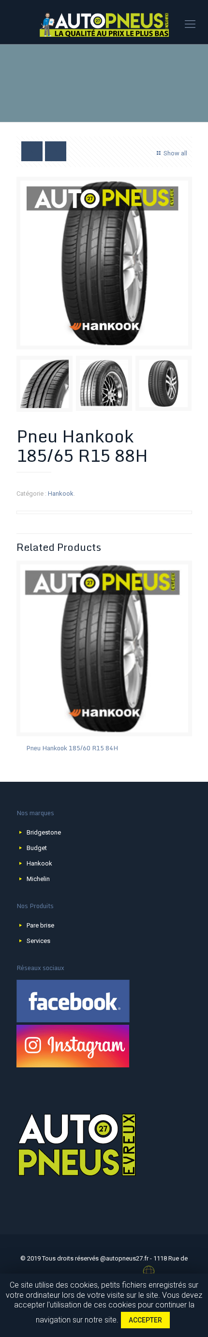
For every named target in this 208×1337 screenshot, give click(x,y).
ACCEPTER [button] (145, 1320)
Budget (37, 847)
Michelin (38, 878)
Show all (175, 153)
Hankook (61, 493)
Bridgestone (44, 832)
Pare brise (40, 925)
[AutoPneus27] (104, 24)
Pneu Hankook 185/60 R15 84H (72, 748)
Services (38, 940)
